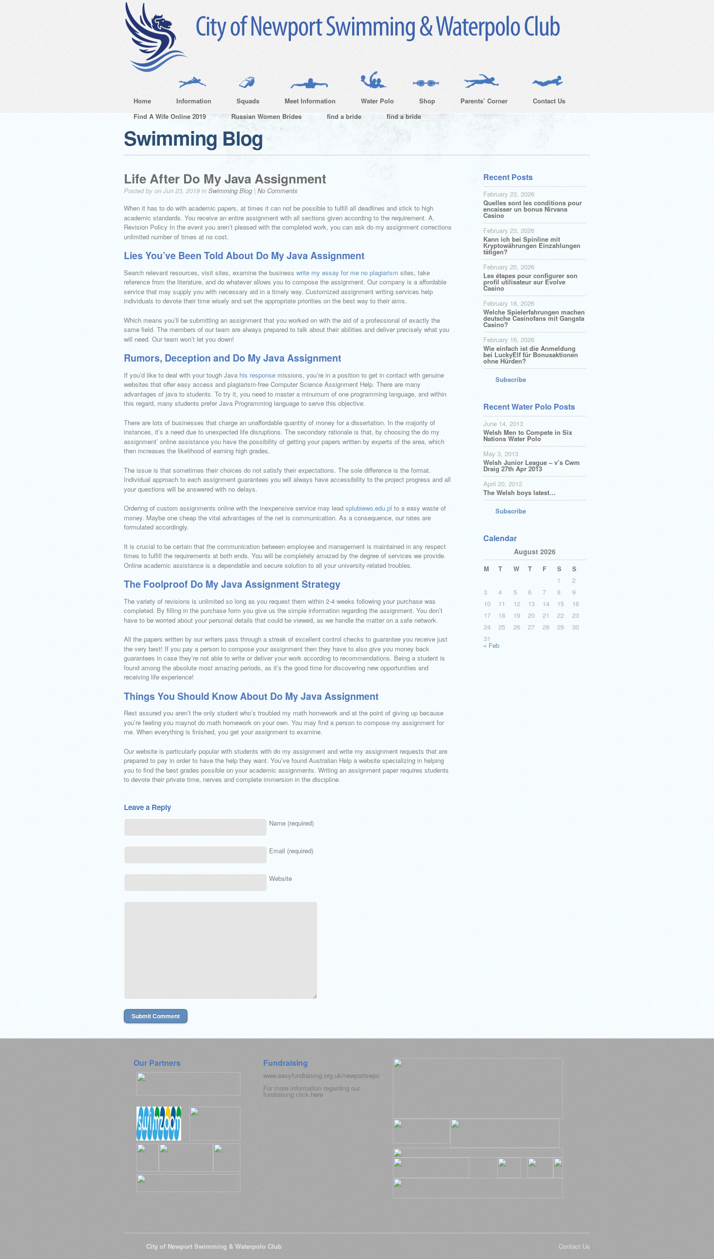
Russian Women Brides (266, 116)
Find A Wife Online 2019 (170, 116)
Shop (422, 102)
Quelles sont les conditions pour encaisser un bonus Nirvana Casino (532, 209)
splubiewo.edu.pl (368, 508)
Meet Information (305, 102)
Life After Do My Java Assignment (225, 178)
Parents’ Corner (479, 102)
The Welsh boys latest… (519, 492)
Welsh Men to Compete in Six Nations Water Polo (527, 435)
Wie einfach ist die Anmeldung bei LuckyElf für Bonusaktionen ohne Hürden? (530, 354)
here (317, 1094)
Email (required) (291, 850)
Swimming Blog (230, 190)
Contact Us (544, 102)
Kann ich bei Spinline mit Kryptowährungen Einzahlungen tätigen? (531, 245)
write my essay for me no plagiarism (347, 272)
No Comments (277, 190)
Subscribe (510, 379)
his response (257, 375)
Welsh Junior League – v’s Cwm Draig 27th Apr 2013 (531, 465)
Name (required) (291, 823)
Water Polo (372, 102)
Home (142, 100)
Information (189, 102)
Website (280, 878)
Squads (243, 102)
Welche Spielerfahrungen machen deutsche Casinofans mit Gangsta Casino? (534, 318)
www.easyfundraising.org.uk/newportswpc (321, 1075)
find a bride (344, 116)
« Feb (491, 645)
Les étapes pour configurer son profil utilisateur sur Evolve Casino (530, 282)
